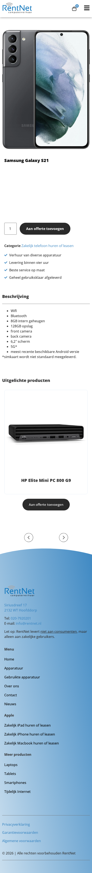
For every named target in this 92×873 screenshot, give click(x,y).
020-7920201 (21, 618)
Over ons (11, 686)
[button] (28, 537)
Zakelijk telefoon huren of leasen (47, 245)
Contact (10, 695)
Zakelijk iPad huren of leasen (27, 725)
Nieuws (10, 704)
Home (9, 659)
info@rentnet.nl (28, 623)
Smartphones (15, 782)
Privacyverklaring (16, 824)
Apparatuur (13, 668)
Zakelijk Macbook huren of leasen (31, 743)
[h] (46, 434)
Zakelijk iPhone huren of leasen (29, 734)
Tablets (10, 773)
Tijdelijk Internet (17, 791)
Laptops (11, 764)
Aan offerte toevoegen (45, 228)
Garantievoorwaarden (20, 832)
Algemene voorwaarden (21, 840)
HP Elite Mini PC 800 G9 (46, 480)
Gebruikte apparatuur (22, 677)
